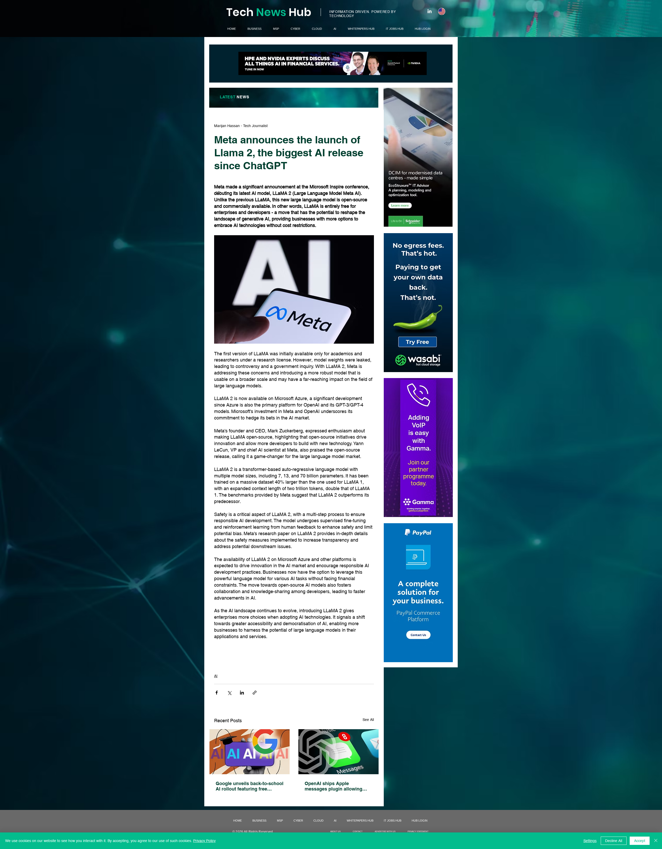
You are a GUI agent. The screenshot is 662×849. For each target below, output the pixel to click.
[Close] (656, 841)
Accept (639, 841)
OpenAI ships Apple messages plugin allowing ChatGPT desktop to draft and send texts (338, 786)
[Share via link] (254, 692)
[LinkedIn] (429, 11)
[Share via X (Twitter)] (229, 692)
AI (215, 676)
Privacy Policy (204, 841)
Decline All (613, 841)
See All (368, 720)
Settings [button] (590, 841)
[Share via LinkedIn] (241, 692)
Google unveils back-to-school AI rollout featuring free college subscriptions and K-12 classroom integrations (249, 786)
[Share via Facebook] (216, 692)
